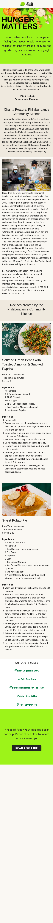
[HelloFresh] (26, 4)
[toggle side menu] (4, 4)
